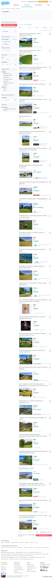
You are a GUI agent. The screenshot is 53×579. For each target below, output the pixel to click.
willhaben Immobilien (31, 566)
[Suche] (15, 100)
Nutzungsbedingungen (18, 567)
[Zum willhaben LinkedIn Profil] (49, 576)
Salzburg (25, 547)
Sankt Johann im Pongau (23, 542)
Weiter (37, 27)
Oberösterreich (20, 547)
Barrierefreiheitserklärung (19, 569)
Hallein (2, 542)
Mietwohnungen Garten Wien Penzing (26, 555)
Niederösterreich (13, 547)
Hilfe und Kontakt (17, 564)
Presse (2, 566)
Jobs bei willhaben (4, 564)
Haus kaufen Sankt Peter (23, 557)
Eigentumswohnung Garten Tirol (35, 552)
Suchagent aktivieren (10, 25)
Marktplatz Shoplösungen (31, 571)
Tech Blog (3, 571)
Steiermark (30, 547)
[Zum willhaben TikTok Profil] (45, 576)
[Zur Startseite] (5, 4)
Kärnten (7, 547)
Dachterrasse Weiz (4, 559)
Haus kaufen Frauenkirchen (14, 559)
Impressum (26, 575)
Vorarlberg (38, 547)
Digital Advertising (30, 564)
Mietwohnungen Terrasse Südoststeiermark (37, 557)
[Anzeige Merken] (50, 34)
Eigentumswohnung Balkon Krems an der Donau (9, 555)
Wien (41, 547)
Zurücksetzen (14, 39)
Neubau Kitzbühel (45, 554)
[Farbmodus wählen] (50, 1)
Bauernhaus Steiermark (37, 554)
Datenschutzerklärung (18, 572)
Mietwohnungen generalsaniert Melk (26, 559)
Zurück (20, 27)
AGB (14, 575)
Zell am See (36, 542)
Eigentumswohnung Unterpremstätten (8, 552)
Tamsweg (31, 542)
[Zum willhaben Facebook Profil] (51, 576)
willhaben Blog (3, 569)
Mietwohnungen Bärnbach (18, 554)
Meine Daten (16, 571)
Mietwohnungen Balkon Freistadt (7, 554)
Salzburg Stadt (7, 542)
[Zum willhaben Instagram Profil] (43, 576)
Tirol (34, 547)
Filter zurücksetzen (28, 24)
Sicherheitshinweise (17, 566)
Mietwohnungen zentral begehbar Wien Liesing (9, 557)
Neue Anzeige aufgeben (43, 1)
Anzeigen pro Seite (43, 532)
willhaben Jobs (29, 569)
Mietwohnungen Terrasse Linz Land (22, 552)
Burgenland (3, 547)
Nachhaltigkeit (3, 567)
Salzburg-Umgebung (14, 542)
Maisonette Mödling (28, 554)
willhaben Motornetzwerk (31, 567)
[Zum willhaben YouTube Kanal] (47, 576)
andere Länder (46, 547)
